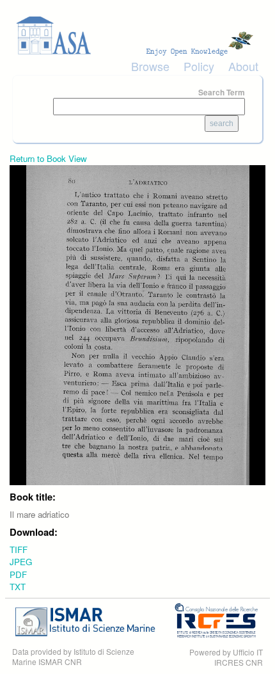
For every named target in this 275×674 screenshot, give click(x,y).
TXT (18, 587)
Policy (199, 66)
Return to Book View (48, 158)
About (243, 66)
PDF (18, 574)
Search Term (221, 92)
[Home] (137, 35)
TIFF (19, 549)
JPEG (21, 562)
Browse (150, 66)
